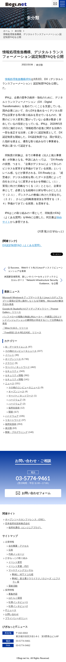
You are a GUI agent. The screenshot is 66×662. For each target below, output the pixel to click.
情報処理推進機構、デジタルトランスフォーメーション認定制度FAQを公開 (32, 35)
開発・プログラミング (16, 432)
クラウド (9, 363)
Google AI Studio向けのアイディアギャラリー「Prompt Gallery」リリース (30, 310)
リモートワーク (13, 420)
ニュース (9, 383)
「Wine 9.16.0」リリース (15, 328)
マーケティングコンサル (20, 570)
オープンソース (13, 359)
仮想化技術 (14, 407)
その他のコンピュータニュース (21, 351)
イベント (9, 355)
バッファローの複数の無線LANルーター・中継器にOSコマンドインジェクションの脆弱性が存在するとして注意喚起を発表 (32, 320)
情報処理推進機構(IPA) (18, 79)
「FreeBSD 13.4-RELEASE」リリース (21, 332)
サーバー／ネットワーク (17, 367)
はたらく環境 (15, 598)
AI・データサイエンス (16, 347)
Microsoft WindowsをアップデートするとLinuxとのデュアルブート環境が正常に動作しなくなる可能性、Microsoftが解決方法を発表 (32, 301)
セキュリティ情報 (14, 375)
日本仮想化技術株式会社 (17, 523)
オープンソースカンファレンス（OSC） (25, 519)
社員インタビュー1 (18, 602)
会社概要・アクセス (18, 546)
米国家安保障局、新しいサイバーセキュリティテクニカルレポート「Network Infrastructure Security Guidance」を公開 (31, 280)
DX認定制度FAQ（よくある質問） (22, 245)
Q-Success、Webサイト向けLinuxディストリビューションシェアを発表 (35, 269)
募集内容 (12, 594)
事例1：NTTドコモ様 (22, 574)
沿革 (10, 550)
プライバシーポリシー (16, 618)
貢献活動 (12, 586)
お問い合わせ (12, 614)
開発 (10, 412)
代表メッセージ (16, 554)
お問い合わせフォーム (36, 493)
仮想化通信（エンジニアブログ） (25, 527)
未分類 (18, 31)
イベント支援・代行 (18, 566)
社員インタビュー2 (18, 606)
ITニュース (10, 610)
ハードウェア (15, 399)
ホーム (6, 31)
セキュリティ (12, 371)
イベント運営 (15, 562)
